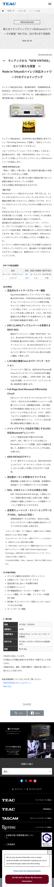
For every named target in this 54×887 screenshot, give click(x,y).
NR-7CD (7, 686)
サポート (11, 10)
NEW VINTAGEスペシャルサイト (17, 682)
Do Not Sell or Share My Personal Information (27, 879)
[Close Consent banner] (50, 852)
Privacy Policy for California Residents (27, 871)
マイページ (19, 789)
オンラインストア (35, 789)
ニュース (22, 10)
